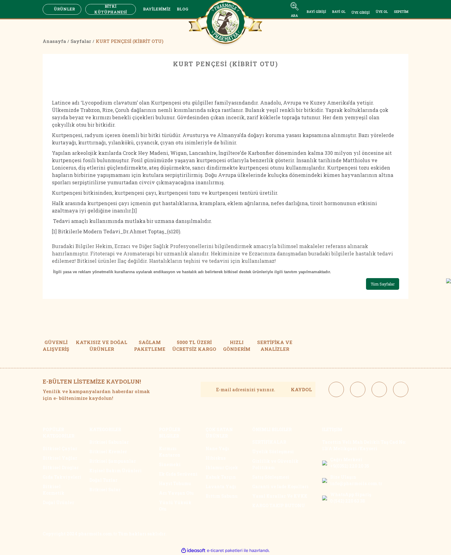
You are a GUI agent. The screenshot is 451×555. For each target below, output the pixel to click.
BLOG (182, 9)
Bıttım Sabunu (222, 496)
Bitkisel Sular (105, 489)
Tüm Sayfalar (383, 283)
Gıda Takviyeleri (62, 477)
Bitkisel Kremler (108, 451)
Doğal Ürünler (58, 502)
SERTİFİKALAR (269, 442)
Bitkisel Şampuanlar (112, 461)
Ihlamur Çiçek (222, 467)
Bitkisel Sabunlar (109, 442)
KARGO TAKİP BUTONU (278, 505)
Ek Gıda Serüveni (178, 474)
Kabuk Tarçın (221, 477)
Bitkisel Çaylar (60, 448)
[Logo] (225, 24)
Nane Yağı (217, 448)
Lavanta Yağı (221, 486)
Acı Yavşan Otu (176, 493)
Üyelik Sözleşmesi (273, 451)
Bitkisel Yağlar (60, 458)
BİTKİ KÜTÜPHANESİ (110, 9)
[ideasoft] (193, 550)
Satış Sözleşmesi (270, 477)
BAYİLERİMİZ (157, 9)
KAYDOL (301, 389)
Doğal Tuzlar (103, 480)
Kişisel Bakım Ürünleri (115, 470)
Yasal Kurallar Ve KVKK (279, 496)
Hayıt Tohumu (175, 483)
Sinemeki (170, 464)
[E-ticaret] (225, 550)
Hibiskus (216, 458)
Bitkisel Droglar (61, 467)
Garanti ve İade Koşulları (280, 486)
